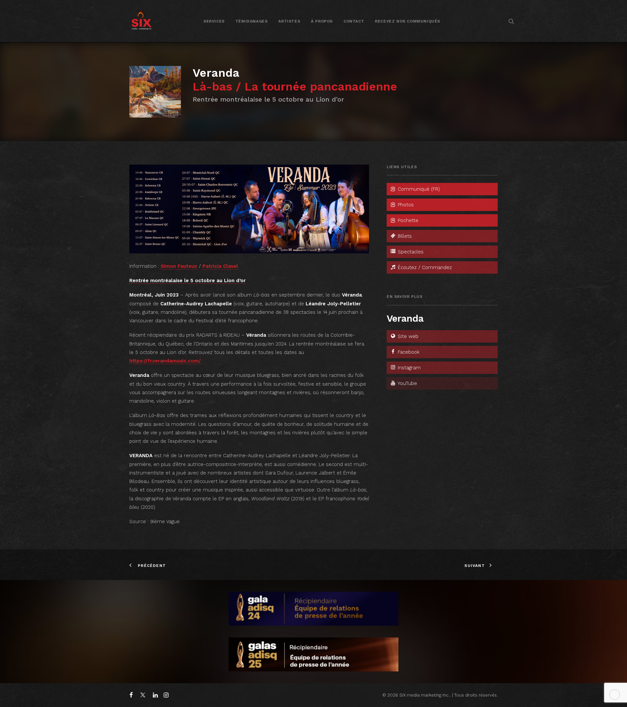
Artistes (289, 21)
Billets (404, 236)
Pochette (407, 220)
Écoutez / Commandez (424, 267)
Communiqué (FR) (418, 189)
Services (214, 21)
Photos (405, 205)
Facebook (408, 352)
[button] (511, 21)
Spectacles (410, 252)
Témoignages (251, 21)
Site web (407, 336)
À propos (322, 21)
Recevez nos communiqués (407, 21)
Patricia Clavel (220, 266)
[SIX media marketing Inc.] (141, 21)
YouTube (406, 383)
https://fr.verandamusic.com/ (165, 361)
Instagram (408, 368)
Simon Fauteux (179, 266)
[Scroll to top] (614, 694)
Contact (354, 21)
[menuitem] (214, 21)
